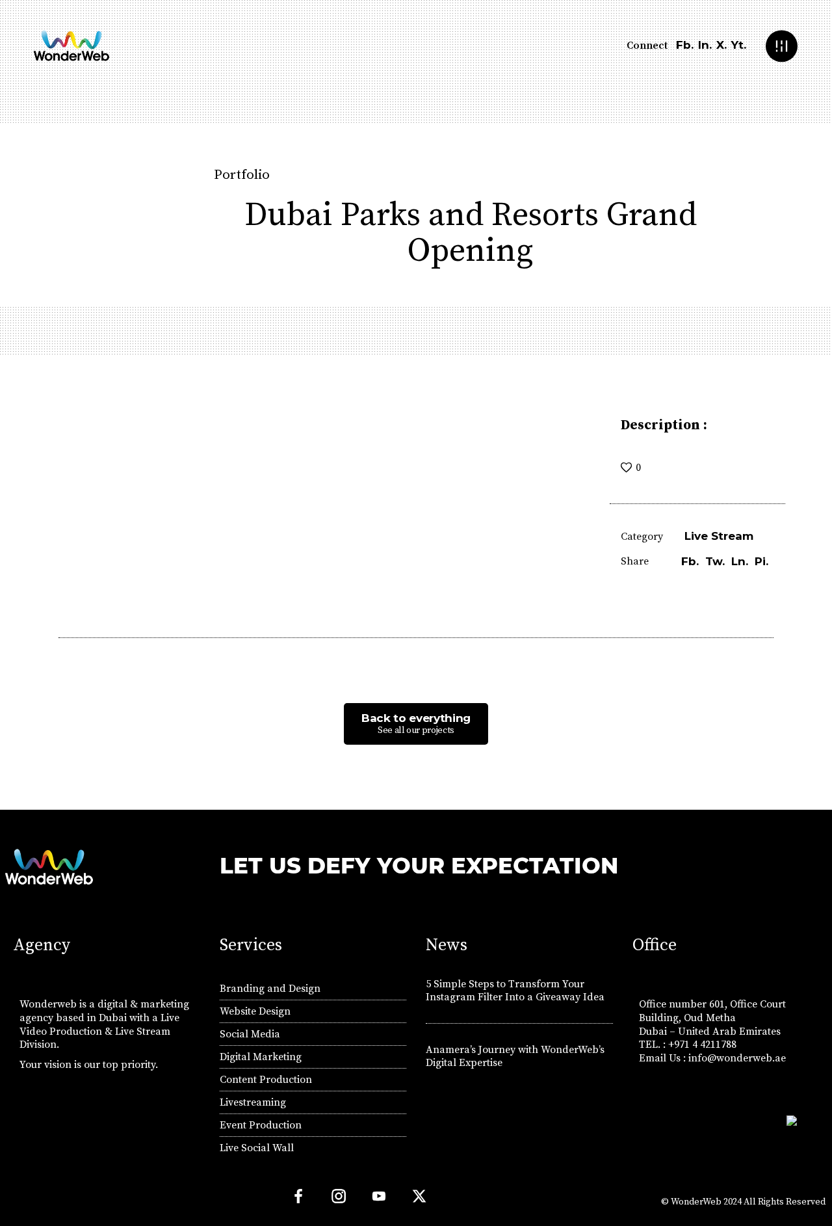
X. (721, 44)
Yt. (738, 44)
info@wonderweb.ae (737, 1058)
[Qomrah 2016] (811, 685)
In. (705, 44)
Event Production (261, 1125)
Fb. (685, 44)
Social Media (250, 1034)
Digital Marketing (261, 1056)
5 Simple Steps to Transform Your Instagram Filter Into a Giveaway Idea (515, 991)
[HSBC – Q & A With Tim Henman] (21, 685)
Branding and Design (270, 988)
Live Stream (718, 535)
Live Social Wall (257, 1147)
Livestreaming (253, 1102)
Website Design (255, 1011)
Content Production (266, 1079)
